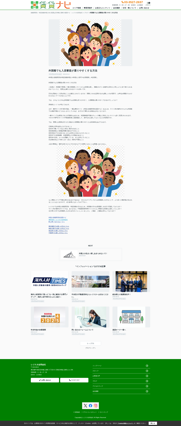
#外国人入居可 (77, 77)
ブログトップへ (90, 348)
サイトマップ (104, 412)
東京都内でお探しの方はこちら (59, 226)
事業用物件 (88, 8)
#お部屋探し (86, 77)
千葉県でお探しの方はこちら (58, 233)
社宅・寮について (129, 8)
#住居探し (94, 77)
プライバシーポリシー (90, 412)
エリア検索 (76, 8)
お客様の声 (96, 376)
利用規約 (77, 412)
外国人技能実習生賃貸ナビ (57, 217)
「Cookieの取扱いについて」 (125, 423)
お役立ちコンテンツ (102, 8)
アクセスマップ (98, 386)
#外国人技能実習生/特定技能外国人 (60, 77)
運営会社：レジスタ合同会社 (58, 220)
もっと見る (90, 343)
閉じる (153, 423)
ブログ (95, 381)
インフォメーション (55, 74)
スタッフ (95, 371)
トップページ (97, 365)
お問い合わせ (144, 8)
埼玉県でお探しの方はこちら (58, 230)
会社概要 (116, 8)
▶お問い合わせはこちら (57, 222)
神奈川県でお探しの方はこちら (59, 228)
